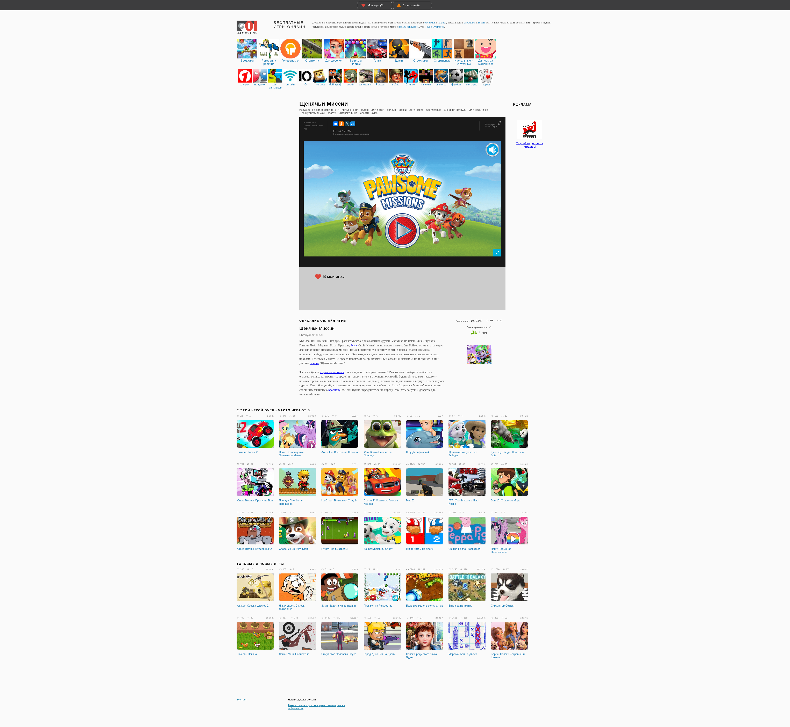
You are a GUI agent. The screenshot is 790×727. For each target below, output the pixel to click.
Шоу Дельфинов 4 (417, 452)
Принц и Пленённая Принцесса (291, 502)
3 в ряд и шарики (322, 109)
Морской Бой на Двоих (462, 654)
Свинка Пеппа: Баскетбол (464, 548)
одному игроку (435, 26)
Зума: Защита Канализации (338, 605)
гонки (481, 22)
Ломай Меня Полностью (294, 654)
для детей (377, 109)
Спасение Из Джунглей (293, 548)
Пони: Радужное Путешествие (501, 550)
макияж (442, 22)
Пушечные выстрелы (334, 548)
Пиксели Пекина (247, 654)
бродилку (334, 389)
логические (416, 109)
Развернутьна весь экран (491, 125)
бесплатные (433, 109)
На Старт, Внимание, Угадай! (339, 500)
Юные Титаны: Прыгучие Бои (255, 500)
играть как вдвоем (408, 26)
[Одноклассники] (341, 123)
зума (375, 112)
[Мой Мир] (352, 123)
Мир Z (410, 500)
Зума (354, 345)
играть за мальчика (332, 372)
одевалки (429, 22)
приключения (350, 109)
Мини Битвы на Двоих (419, 548)
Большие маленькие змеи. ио (424, 605)
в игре (314, 363)
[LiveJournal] (347, 123)
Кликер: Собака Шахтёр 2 (252, 605)
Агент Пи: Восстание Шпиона (339, 452)
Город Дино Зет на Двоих (379, 654)
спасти (332, 112)
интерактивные (348, 112)
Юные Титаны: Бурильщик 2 (254, 548)
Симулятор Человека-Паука (338, 654)
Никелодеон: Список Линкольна (291, 607)
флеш (364, 109)
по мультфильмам (313, 112)
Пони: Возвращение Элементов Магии (291, 454)
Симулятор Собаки (502, 605)
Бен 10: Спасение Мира (505, 500)
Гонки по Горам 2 (247, 452)
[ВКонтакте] (335, 123)
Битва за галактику (460, 605)
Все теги (241, 699)
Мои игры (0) (375, 5)
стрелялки (469, 22)
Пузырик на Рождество (378, 605)
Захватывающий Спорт (378, 548)
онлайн (391, 109)
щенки (403, 109)
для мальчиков (478, 109)
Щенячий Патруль (455, 109)
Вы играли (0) (411, 5)
